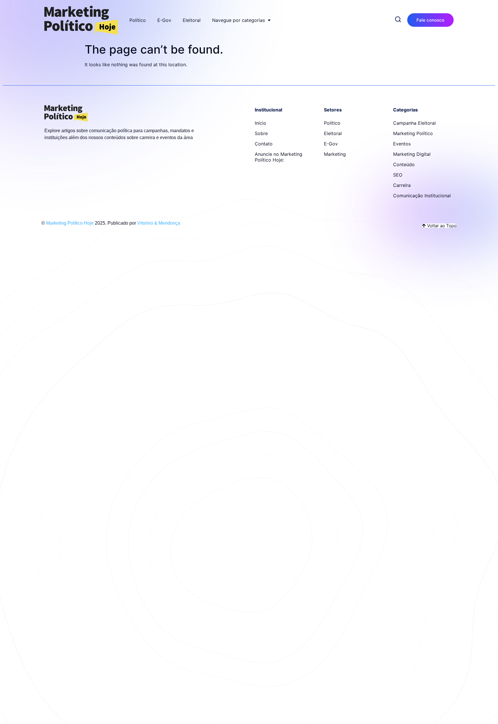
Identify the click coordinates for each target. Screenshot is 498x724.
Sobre (261, 133)
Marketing (335, 154)
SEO (397, 175)
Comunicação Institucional (422, 195)
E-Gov (164, 20)
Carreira (402, 185)
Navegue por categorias (238, 20)
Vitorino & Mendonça (158, 223)
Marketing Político (413, 133)
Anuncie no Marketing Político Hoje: (278, 157)
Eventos (402, 144)
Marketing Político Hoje (70, 223)
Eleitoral (192, 20)
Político (137, 20)
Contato (264, 144)
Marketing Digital (412, 154)
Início (260, 123)
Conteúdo (404, 164)
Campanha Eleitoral (414, 123)
